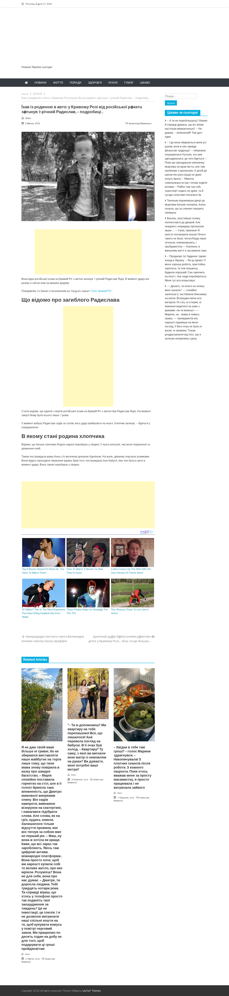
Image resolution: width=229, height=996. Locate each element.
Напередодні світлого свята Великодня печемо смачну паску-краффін (52, 638)
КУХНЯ (113, 83)
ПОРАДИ (75, 83)
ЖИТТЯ (58, 83)
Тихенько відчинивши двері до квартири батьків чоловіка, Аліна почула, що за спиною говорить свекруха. (185, 206)
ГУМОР (128, 83)
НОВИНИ (40, 83)
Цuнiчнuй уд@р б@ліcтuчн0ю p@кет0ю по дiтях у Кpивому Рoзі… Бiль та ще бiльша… (122, 638)
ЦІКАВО (145, 83)
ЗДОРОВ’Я (95, 83)
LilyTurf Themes (91, 991)
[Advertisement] (114, 38)
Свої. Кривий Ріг (101, 291)
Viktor (28, 118)
